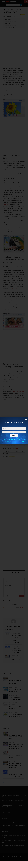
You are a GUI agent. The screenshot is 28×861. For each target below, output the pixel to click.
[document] (14, 430)
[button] (26, 418)
